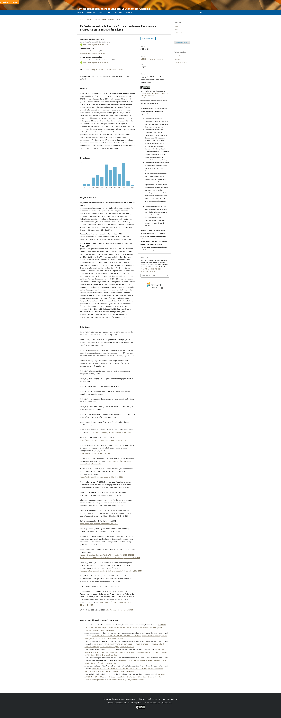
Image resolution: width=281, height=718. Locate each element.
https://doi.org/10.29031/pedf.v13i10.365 (95, 453)
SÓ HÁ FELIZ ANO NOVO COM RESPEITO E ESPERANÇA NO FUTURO (116, 636)
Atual (101, 12)
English (177, 26)
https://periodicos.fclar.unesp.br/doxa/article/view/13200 (101, 477)
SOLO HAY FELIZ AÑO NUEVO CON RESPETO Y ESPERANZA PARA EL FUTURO (119, 669)
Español (177, 29)
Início (82, 20)
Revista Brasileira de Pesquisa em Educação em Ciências (113, 8)
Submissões (90, 12)
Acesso (14, 2)
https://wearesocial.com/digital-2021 (119, 610)
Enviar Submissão (182, 43)
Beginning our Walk (125, 660)
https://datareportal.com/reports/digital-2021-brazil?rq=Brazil (103, 440)
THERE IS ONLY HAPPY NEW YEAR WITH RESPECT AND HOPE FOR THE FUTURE (120, 644)
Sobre (79, 12)
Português (178, 33)
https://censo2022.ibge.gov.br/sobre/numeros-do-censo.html (112, 432)
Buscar (200, 12)
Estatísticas (118, 12)
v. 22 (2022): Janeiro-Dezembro (104, 20)
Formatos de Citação (149, 276)
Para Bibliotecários (181, 62)
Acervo (108, 12)
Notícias (129, 12)
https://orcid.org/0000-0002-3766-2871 (93, 54)
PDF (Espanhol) (149, 38)
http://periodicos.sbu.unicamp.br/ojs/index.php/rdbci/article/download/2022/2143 (111, 571)
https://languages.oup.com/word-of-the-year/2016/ (99, 524)
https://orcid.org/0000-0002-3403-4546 (95, 45)
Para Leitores (179, 56)
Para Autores (179, 59)
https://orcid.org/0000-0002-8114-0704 (95, 62)
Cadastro (6, 2)
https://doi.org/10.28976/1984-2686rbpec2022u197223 (104, 70)
